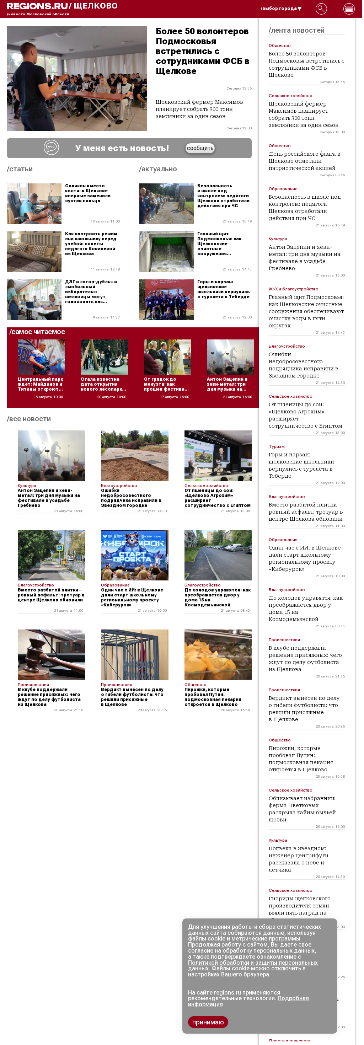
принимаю (208, 1022)
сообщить (200, 148)
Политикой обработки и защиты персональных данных (253, 965)
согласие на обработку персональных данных (251, 950)
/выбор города (279, 8)
